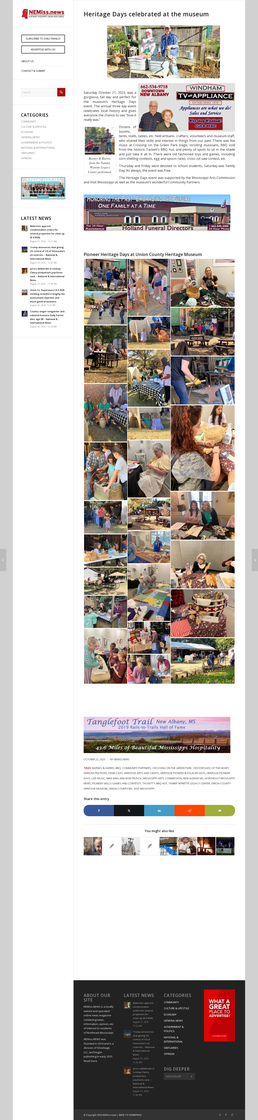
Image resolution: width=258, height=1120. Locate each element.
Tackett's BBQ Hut (155, 783)
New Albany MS (193, 778)
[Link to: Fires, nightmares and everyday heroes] (206, 846)
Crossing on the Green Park (172, 768)
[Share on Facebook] (99, 810)
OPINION (26, 158)
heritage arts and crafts (141, 773)
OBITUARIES (28, 153)
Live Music (98, 778)
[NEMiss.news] (43, 13)
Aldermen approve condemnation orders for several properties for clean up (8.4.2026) (143, 1010)
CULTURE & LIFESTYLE (33, 127)
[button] (105, 275)
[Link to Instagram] (232, 1115)
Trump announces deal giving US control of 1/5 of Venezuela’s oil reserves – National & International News (144, 1043)
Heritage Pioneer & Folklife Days (182, 773)
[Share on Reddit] (190, 810)
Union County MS (120, 788)
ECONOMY (27, 132)
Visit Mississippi (144, 788)
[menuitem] (43, 39)
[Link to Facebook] (226, 1115)
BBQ (118, 768)
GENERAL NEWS (30, 137)
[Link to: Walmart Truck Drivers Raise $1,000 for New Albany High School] (187, 846)
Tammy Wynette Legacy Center (189, 783)
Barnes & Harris (103, 768)
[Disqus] (159, 918)
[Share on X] (129, 810)
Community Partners (136, 768)
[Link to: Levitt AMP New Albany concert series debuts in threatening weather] (225, 846)
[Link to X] (220, 1115)
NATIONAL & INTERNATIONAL (38, 147)
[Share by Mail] (220, 810)
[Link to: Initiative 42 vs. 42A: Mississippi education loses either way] (112, 846)
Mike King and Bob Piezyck (124, 778)
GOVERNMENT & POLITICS (36, 142)
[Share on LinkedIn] (159, 810)
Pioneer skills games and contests (116, 783)
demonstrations (95, 773)
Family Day (115, 773)
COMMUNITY (28, 121)
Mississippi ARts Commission (162, 778)
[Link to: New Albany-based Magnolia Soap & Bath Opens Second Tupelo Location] (168, 846)
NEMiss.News (121, 759)
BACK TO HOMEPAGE (130, 1114)
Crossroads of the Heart (211, 768)
